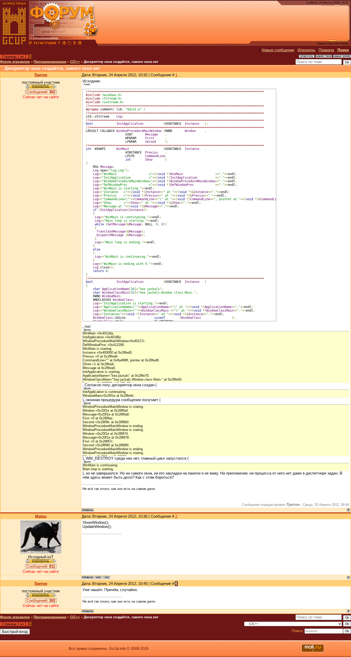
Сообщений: (40, 92)
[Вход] (59, 44)
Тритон (40, 75)
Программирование (50, 62)
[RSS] (79, 44)
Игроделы (306, 50)
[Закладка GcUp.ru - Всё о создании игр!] (69, 44)
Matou (41, 516)
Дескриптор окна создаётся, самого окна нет (121, 62)
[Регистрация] (45, 44)
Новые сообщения (278, 50)
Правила (326, 50)
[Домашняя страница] (98, 577)
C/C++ (75, 62)
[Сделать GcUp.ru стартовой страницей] (64, 44)
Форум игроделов (15, 62)
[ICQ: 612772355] (106, 577)
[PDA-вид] (74, 44)
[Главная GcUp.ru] (14, 44)
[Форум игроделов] (30, 44)
